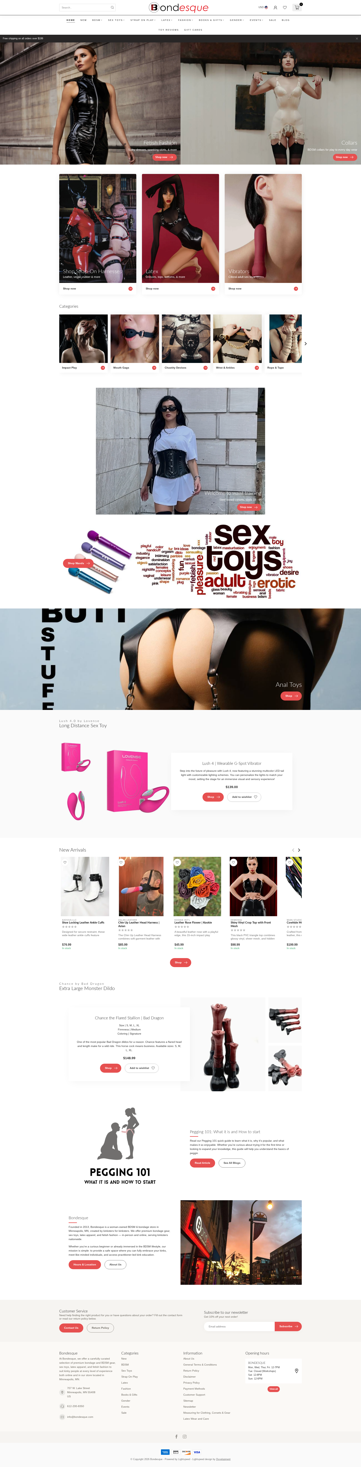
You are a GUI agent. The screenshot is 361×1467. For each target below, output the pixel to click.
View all (274, 1389)
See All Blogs (232, 1162)
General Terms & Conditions (200, 1364)
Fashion (184, 20)
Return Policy (100, 1327)
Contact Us (71, 1327)
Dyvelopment (223, 1459)
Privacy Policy (191, 1382)
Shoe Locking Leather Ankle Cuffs (83, 922)
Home (71, 20)
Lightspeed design (202, 1459)
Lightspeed (184, 1459)
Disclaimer (189, 1376)
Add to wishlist (242, 796)
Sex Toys (115, 20)
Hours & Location (85, 1264)
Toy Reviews (169, 30)
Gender (236, 20)
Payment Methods (194, 1388)
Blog (286, 20)
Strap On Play (142, 20)
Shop (210, 796)
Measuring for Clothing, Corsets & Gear (206, 1412)
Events (255, 20)
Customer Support (194, 1394)
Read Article (202, 1162)
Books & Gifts (210, 20)
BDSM (96, 20)
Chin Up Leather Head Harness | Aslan (138, 924)
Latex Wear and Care (196, 1418)
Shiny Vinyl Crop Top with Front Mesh (251, 924)
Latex (166, 20)
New (83, 20)
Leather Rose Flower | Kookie (193, 922)
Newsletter (189, 1406)
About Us (115, 1264)
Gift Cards (193, 30)
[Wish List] (285, 7)
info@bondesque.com (80, 1416)
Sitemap (188, 1400)
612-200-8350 (75, 1406)
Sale (272, 20)
